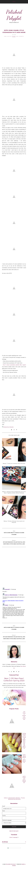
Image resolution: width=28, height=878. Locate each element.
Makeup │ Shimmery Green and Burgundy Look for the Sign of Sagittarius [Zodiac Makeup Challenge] (14, 492)
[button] (14, 1)
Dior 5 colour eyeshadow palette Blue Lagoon (14, 365)
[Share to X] (11, 429)
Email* (3, 806)
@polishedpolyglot (14, 831)
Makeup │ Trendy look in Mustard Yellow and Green (14, 463)
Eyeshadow (14, 36)
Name (3, 811)
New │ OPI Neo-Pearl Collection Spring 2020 (14, 679)
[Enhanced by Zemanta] (7, 427)
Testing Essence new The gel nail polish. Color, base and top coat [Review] (24, 741)
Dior (8, 36)
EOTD (10, 36)
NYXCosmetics (21, 36)
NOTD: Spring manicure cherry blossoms (24, 758)
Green (17, 36)
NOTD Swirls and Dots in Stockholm (24, 779)
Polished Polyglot (14, 15)
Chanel (5, 36)
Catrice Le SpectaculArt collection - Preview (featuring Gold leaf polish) (14, 798)
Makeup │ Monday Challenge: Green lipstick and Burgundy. (14, 521)
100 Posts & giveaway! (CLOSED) (24, 715)
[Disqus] (14, 567)
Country (4, 815)
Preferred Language (7, 820)
